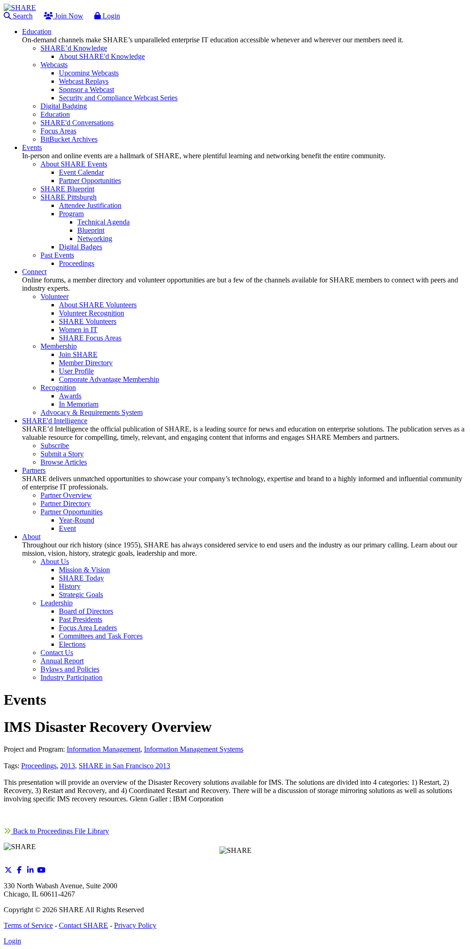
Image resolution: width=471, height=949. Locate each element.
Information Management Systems (193, 749)
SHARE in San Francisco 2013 (124, 766)
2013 (67, 766)
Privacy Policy (135, 925)
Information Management (103, 749)
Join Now (68, 16)
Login (110, 16)
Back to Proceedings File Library (60, 831)
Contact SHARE (83, 925)
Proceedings (39, 766)
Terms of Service (28, 925)
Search (22, 16)
